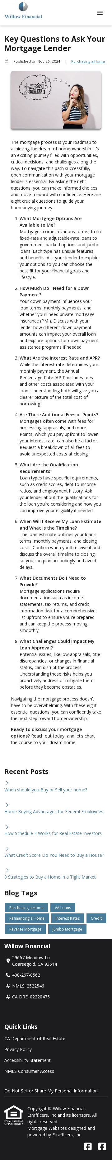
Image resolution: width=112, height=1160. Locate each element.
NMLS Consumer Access (29, 1071)
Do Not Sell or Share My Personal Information (51, 1091)
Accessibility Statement (27, 1060)
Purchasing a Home (88, 61)
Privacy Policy (18, 1049)
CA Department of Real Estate (34, 1038)
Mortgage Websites (47, 1128)
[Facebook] (87, 1146)
